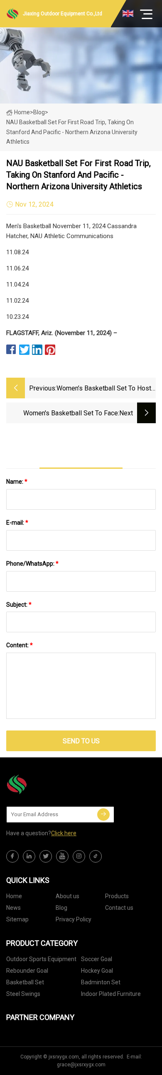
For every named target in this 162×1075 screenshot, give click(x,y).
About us (67, 896)
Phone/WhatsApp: (32, 563)
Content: (19, 645)
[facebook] (12, 856)
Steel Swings (23, 994)
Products (117, 896)
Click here (63, 833)
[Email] (103, 814)
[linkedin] (29, 856)
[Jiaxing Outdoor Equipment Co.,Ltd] (47, 784)
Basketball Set (25, 982)
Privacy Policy (73, 919)
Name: (16, 481)
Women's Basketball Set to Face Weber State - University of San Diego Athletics (62, 414)
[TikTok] (95, 856)
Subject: (19, 604)
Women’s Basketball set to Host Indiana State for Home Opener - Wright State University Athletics (104, 389)
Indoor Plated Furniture (111, 994)
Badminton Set (100, 982)
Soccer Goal (96, 959)
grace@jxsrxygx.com (81, 1065)
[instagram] (79, 856)
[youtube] (62, 856)
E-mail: (17, 522)
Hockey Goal (97, 970)
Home (22, 112)
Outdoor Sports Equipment (41, 959)
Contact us (119, 907)
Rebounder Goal (27, 970)
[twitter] (45, 856)
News (13, 907)
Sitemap (17, 919)
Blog (61, 907)
